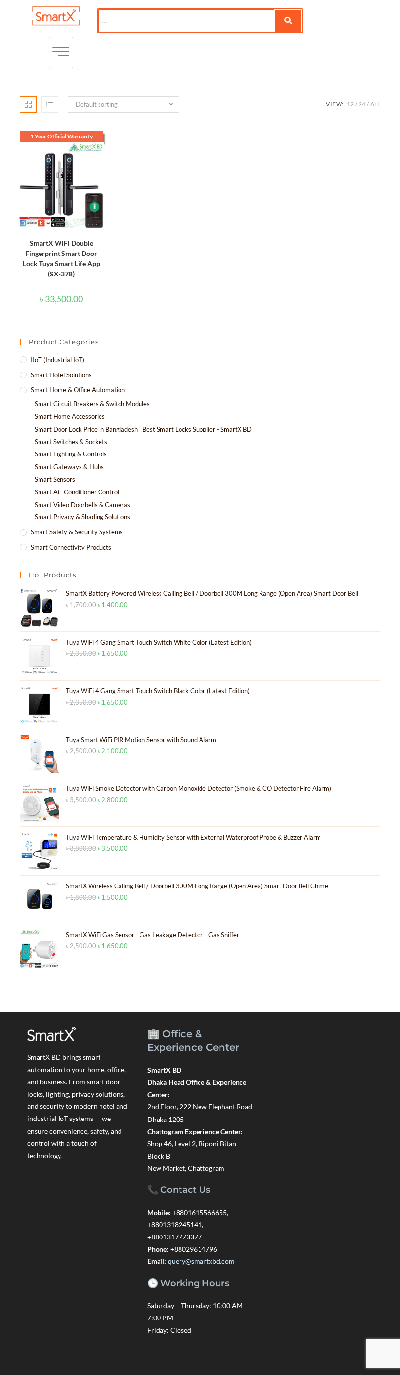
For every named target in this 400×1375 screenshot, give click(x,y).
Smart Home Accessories (70, 416)
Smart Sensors (55, 479)
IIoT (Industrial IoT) (57, 360)
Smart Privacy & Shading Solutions (82, 517)
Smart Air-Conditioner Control (77, 492)
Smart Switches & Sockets (71, 442)
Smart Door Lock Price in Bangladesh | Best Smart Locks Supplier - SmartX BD (143, 429)
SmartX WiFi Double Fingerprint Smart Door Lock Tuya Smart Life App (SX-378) (61, 258)
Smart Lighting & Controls (71, 454)
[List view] (49, 104)
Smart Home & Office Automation (78, 389)
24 (362, 104)
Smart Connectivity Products (71, 547)
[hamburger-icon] (61, 52)
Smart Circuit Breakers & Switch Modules (92, 404)
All (375, 104)
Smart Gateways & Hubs (69, 467)
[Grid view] (28, 104)
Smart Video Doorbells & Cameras (82, 505)
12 (350, 104)
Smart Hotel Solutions (61, 375)
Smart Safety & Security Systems (77, 532)
